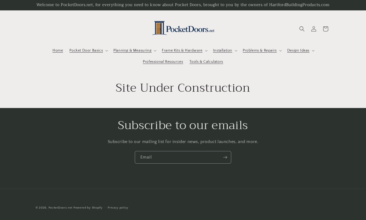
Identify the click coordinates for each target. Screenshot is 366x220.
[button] (88, 50)
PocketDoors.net (60, 207)
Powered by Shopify (88, 207)
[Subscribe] (225, 157)
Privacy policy (118, 207)
